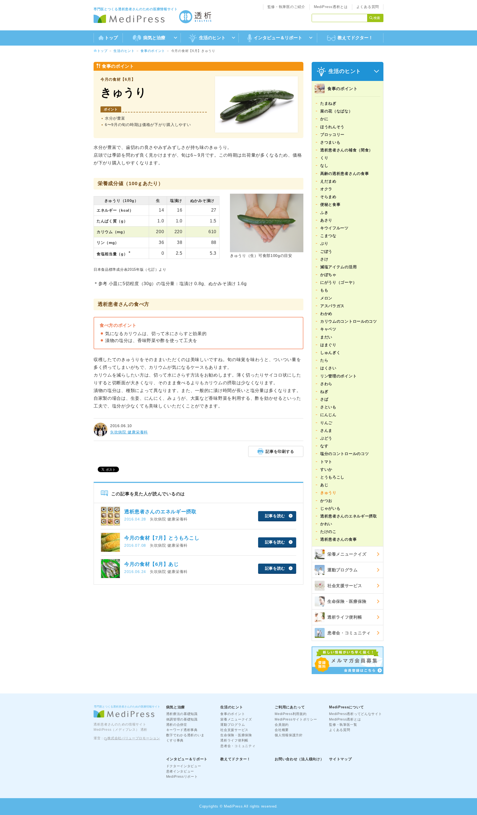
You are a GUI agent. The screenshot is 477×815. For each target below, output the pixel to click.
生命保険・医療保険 (346, 601)
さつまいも (330, 142)
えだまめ (328, 181)
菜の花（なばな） (336, 111)
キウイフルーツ (334, 228)
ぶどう (326, 438)
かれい (326, 524)
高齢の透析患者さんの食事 (344, 173)
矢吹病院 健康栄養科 (129, 432)
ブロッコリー (332, 134)
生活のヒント (123, 51)
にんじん (328, 414)
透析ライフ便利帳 (344, 617)
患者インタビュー (180, 771)
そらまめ (328, 196)
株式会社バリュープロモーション (133, 738)
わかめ (326, 313)
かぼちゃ (328, 274)
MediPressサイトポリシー (296, 719)
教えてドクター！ (355, 37)
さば (324, 399)
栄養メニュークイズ (346, 554)
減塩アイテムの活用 (338, 267)
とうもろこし (332, 477)
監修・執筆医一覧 (343, 725)
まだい (326, 337)
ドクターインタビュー (183, 766)
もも (324, 290)
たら (324, 360)
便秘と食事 (330, 204)
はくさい (328, 368)
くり (324, 158)
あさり (326, 220)
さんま (326, 430)
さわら (326, 384)
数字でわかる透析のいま (185, 735)
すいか (326, 469)
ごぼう (326, 251)
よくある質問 (367, 7)
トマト (326, 461)
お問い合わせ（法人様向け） (299, 759)
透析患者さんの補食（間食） (346, 150)
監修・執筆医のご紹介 (286, 7)
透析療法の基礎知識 (182, 714)
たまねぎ (328, 103)
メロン (326, 298)
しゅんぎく (330, 352)
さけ (324, 259)
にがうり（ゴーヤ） (338, 282)
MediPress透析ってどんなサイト (355, 714)
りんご (326, 422)
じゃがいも (330, 508)
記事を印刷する (280, 451)
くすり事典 (175, 740)
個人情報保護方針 (289, 735)
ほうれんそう (332, 127)
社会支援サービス (344, 585)
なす (324, 446)
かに (324, 119)
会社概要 (282, 730)
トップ (111, 37)
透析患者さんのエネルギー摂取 (348, 516)
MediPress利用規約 (290, 714)
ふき (324, 212)
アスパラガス (332, 306)
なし (324, 165)
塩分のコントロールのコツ (344, 453)
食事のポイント (153, 51)
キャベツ (328, 329)
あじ (324, 485)
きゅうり (328, 492)
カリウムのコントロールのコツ (348, 321)
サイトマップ (340, 759)
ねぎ (324, 391)
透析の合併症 (176, 725)
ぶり (324, 243)
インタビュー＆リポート (187, 759)
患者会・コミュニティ (349, 632)
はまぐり (328, 345)
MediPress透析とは (331, 7)
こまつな (328, 235)
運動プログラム (342, 569)
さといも (328, 407)
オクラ (326, 189)
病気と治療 (175, 707)
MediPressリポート (182, 777)
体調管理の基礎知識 (182, 719)
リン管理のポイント (338, 376)
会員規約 (282, 725)
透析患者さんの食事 (338, 539)
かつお (326, 500)
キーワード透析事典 (182, 730)
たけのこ (328, 531)
